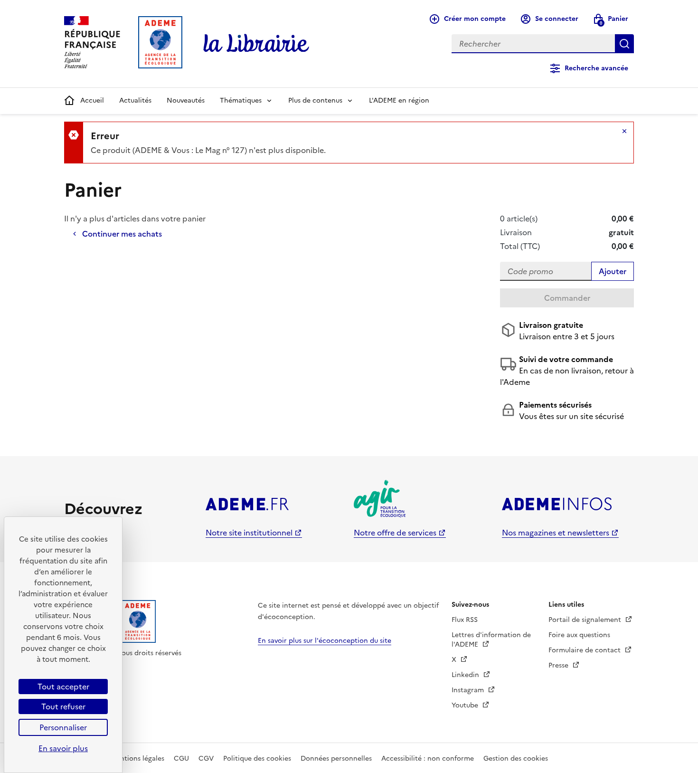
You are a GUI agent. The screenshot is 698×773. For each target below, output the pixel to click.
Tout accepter (63, 686)
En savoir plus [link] (63, 748)
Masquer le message (624, 131)
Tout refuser (63, 706)
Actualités (135, 100)
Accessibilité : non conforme (427, 758)
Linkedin (466, 675)
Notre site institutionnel (249, 532)
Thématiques (241, 100)
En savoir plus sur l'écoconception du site (324, 641)
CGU (181, 758)
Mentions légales (137, 758)
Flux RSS (465, 620)
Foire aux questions (579, 635)
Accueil (92, 100)
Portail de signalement (585, 620)
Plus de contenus (315, 100)
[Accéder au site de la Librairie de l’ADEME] (256, 43)
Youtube (466, 705)
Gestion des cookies (515, 758)
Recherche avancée (596, 68)
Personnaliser (63, 727)
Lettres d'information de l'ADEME (491, 639)
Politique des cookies (257, 758)
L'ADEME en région (399, 100)
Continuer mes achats (122, 233)
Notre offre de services (395, 532)
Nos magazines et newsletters (555, 532)
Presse (559, 665)
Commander (567, 298)
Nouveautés (186, 100)
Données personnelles (336, 758)
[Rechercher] (624, 43)
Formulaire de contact (585, 650)
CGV (206, 758)
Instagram (469, 690)
